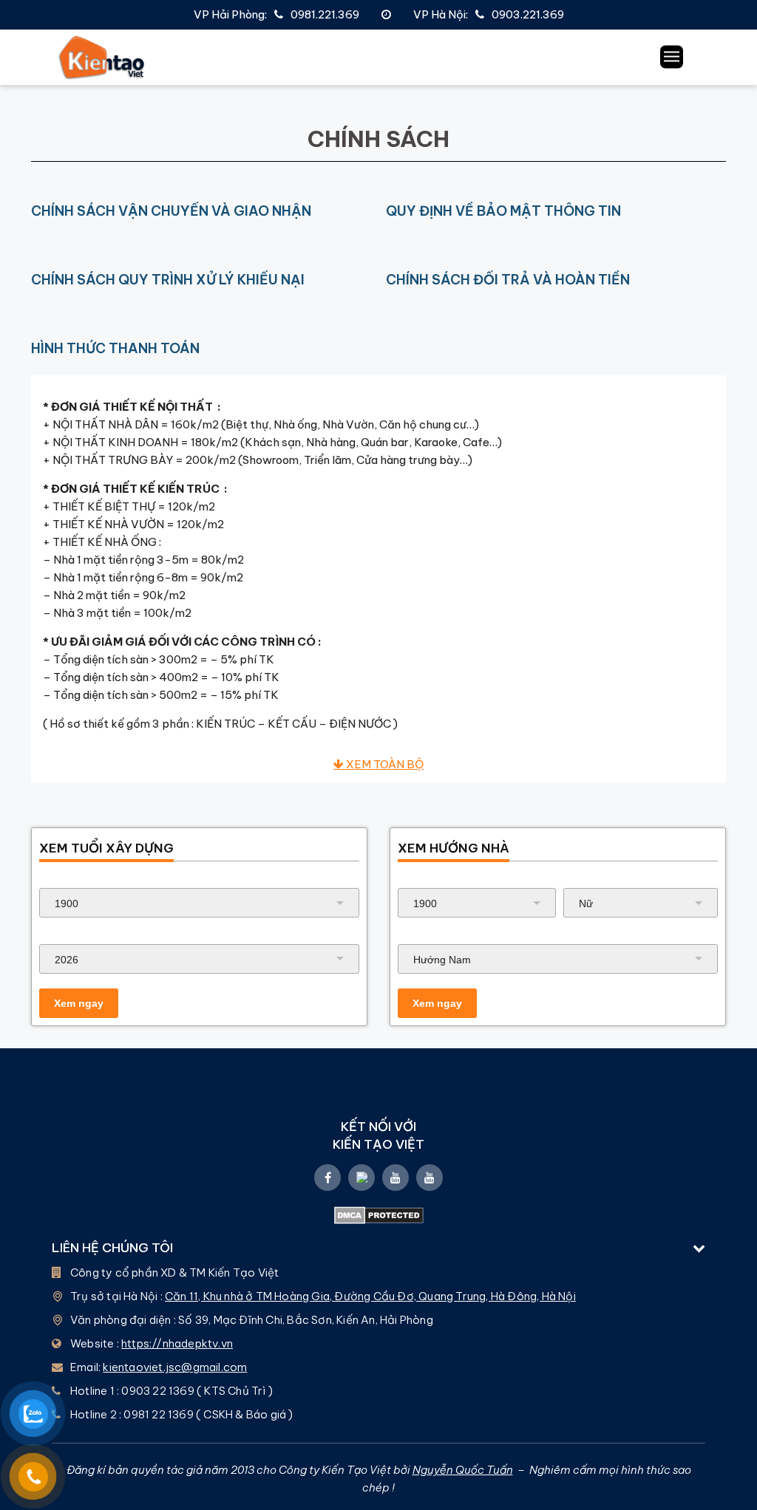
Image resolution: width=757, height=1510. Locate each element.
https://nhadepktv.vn (177, 1343)
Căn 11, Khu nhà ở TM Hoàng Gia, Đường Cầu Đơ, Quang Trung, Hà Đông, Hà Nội (370, 1296)
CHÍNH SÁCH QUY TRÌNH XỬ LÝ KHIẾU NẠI (168, 279)
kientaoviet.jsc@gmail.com (175, 1367)
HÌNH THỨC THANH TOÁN (115, 348)
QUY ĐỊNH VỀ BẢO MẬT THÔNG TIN (503, 210)
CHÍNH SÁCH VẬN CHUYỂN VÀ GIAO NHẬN (171, 210)
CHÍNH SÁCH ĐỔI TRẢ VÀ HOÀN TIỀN (508, 279)
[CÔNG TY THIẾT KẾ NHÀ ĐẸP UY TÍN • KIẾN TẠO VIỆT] (102, 57)
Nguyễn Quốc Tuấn (463, 1470)
